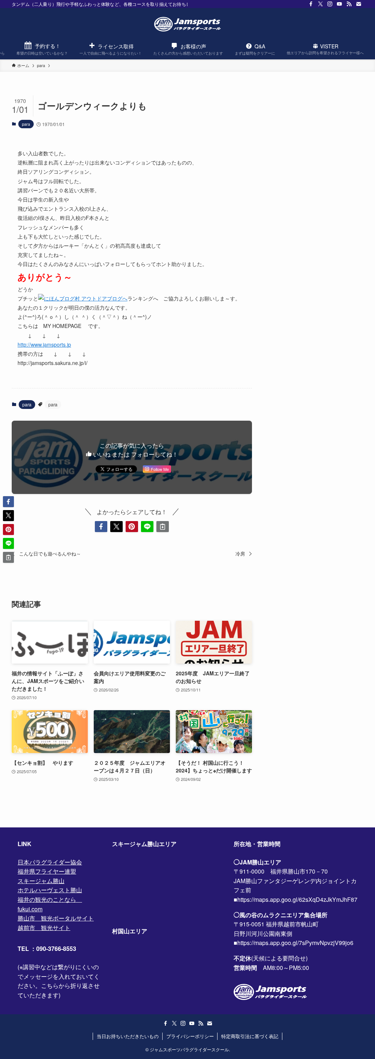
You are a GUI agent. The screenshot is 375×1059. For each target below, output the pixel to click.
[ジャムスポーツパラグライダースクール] (187, 24)
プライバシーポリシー (190, 1036)
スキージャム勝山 (41, 881)
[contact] (358, 4)
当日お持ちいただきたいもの (128, 1036)
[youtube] (339, 4)
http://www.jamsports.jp (44, 344)
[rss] (349, 4)
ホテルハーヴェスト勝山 (50, 890)
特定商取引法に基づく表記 (249, 1036)
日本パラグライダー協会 (50, 862)
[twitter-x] (320, 4)
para (26, 124)
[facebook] (311, 4)
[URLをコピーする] (162, 526)
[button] (101, 526)
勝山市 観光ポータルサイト (56, 918)
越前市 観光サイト (44, 927)
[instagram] (330, 4)
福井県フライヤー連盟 (47, 871)
